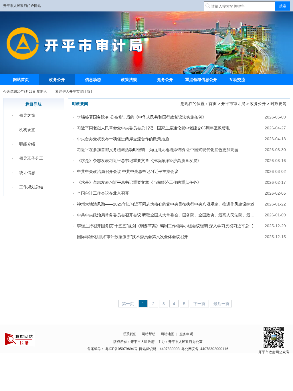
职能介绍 (27, 144)
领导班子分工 (31, 158)
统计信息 (27, 172)
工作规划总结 (31, 187)
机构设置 (27, 129)
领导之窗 (27, 115)
